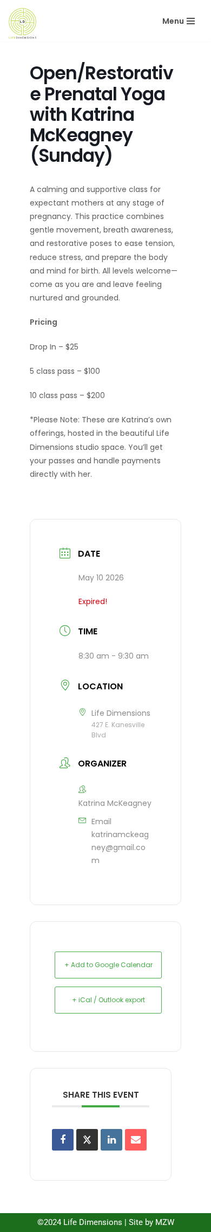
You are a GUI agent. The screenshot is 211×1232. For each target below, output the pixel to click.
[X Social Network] (87, 1140)
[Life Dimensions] (22, 23)
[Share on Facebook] (63, 1140)
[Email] (136, 1140)
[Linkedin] (111, 1140)
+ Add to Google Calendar (108, 964)
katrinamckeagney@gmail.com (120, 847)
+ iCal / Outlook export (108, 999)
